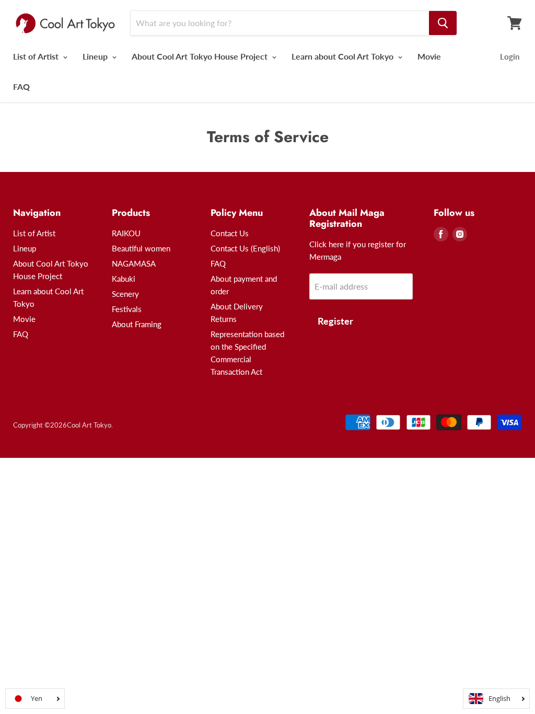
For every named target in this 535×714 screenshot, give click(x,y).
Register (335, 321)
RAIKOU (126, 233)
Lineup (96, 56)
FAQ (21, 86)
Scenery (125, 293)
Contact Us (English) (245, 248)
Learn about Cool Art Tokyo (344, 56)
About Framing (136, 324)
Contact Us (230, 233)
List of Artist (37, 56)
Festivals (127, 309)
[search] (443, 23)
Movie (429, 56)
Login (509, 56)
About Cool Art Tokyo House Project (201, 56)
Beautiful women (141, 248)
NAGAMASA (134, 263)
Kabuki (123, 278)
